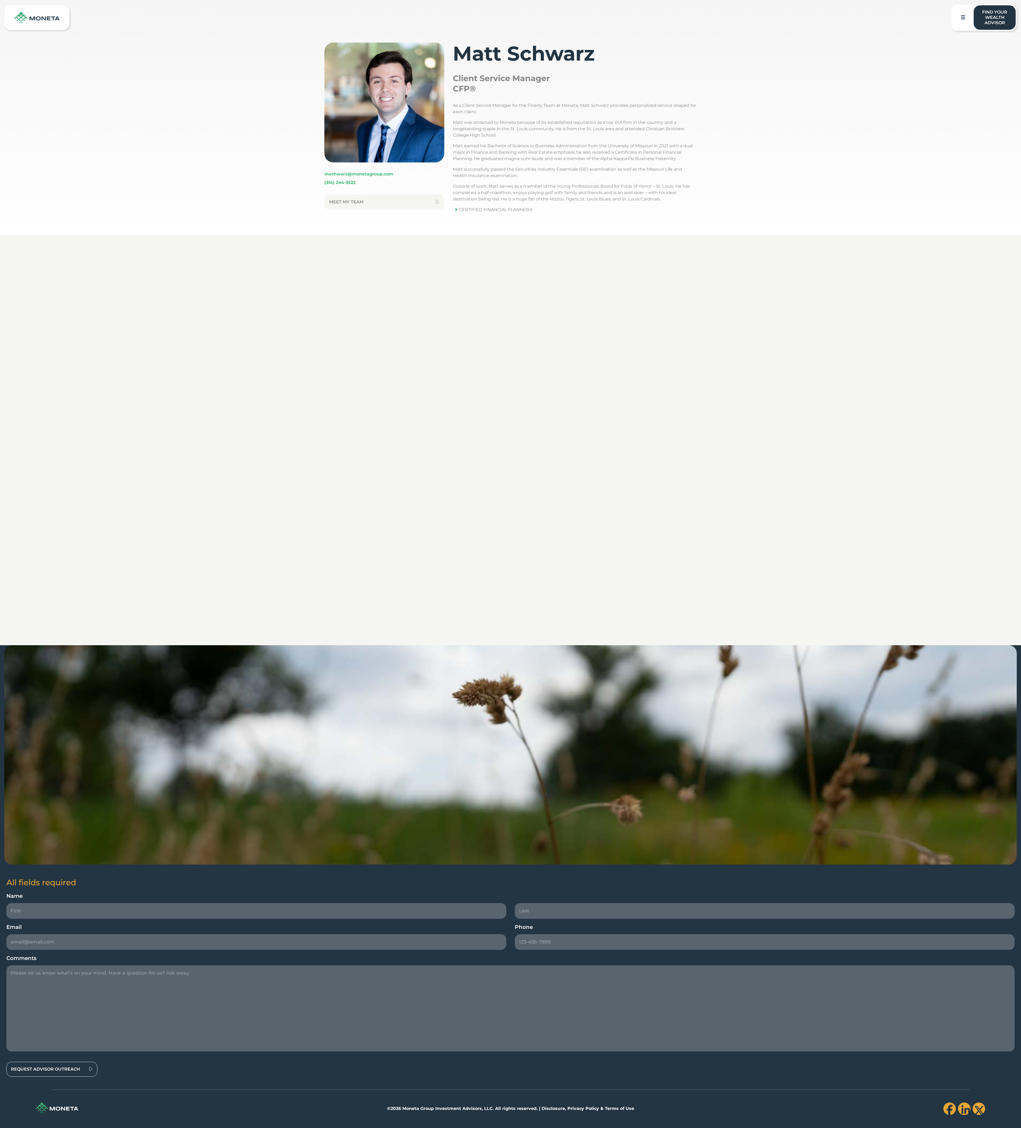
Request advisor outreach (45, 1069)
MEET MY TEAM (346, 201)
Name (14, 896)
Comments (21, 958)
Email (14, 927)
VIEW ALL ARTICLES (976, 625)
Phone (524, 927)
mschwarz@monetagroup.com (358, 174)
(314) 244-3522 (339, 182)
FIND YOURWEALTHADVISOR (994, 17)
